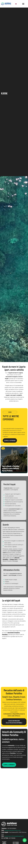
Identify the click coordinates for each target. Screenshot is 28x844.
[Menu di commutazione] (23, 4)
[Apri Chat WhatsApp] (25, 840)
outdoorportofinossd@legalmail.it (14, 836)
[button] (1, 459)
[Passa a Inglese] (16, 4)
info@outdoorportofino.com (13, 830)
